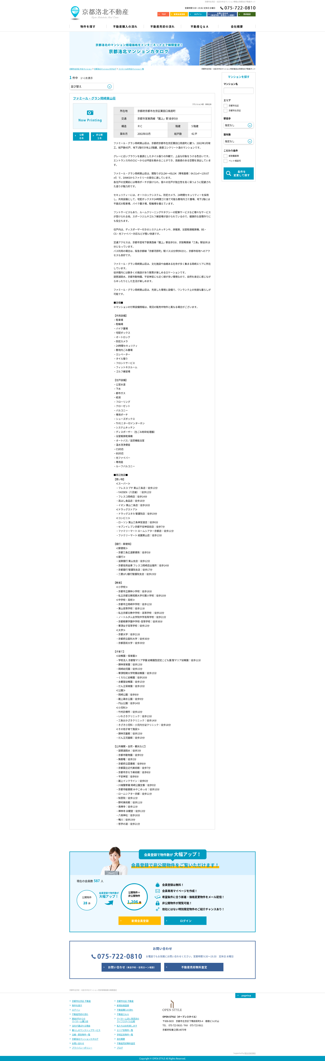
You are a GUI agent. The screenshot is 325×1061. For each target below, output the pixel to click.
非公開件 (99, 136)
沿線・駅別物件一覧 (81, 1034)
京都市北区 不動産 (125, 1001)
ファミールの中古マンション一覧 (131, 69)
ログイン (76, 1009)
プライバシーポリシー (82, 1047)
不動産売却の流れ (80, 1014)
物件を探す (77, 1005)
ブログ (120, 1047)
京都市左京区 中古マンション (80, 69)
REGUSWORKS (250, 1053)
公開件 (81, 136)
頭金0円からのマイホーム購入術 (80, 1020)
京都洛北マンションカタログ (105, 69)
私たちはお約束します (127, 1025)
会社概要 (121, 1039)
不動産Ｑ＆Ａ (123, 1014)
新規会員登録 (123, 1005)
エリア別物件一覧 (125, 1030)
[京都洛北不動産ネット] (98, 17)
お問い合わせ (78, 1043)
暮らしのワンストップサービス (86, 1030)
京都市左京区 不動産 (81, 1001)
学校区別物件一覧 (125, 1034)
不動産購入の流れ (125, 1009)
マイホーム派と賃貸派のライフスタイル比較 (128, 1020)
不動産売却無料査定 (126, 1043)
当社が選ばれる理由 (81, 1025)
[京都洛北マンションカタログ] (162, 48)
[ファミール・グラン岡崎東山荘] (90, 116)
